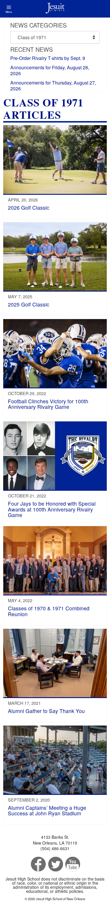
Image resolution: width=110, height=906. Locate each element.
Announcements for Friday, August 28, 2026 (49, 70)
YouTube (72, 864)
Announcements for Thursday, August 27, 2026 (53, 85)
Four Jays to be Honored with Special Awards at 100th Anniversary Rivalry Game (52, 509)
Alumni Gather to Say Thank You (46, 710)
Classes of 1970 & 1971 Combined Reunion (48, 610)
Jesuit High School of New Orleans (55, 8)
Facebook (38, 864)
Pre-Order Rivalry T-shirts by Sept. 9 (47, 58)
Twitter (55, 864)
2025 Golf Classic (28, 304)
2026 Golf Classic (28, 207)
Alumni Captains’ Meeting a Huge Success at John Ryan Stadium (47, 810)
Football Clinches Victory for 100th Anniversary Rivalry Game (48, 403)
